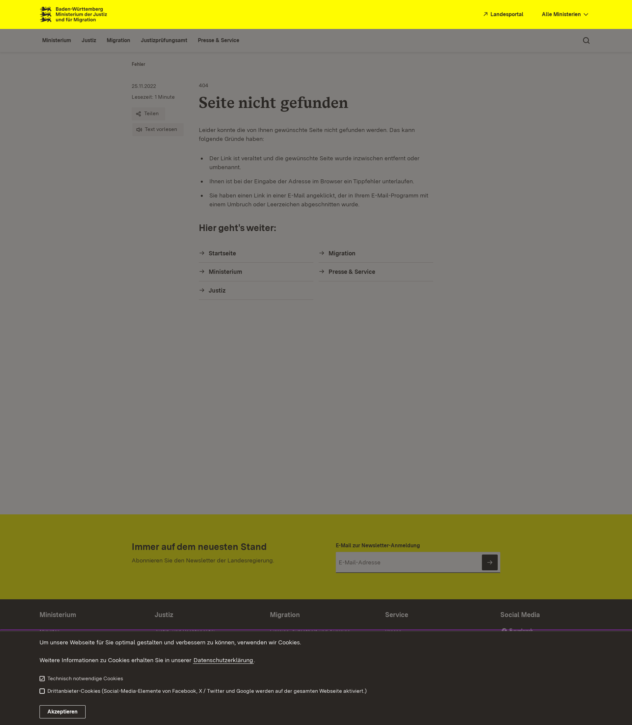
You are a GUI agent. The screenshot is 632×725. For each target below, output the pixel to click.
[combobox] (565, 14)
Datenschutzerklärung (223, 660)
